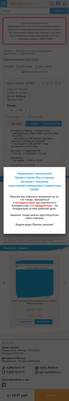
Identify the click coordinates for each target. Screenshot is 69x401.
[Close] (65, 167)
